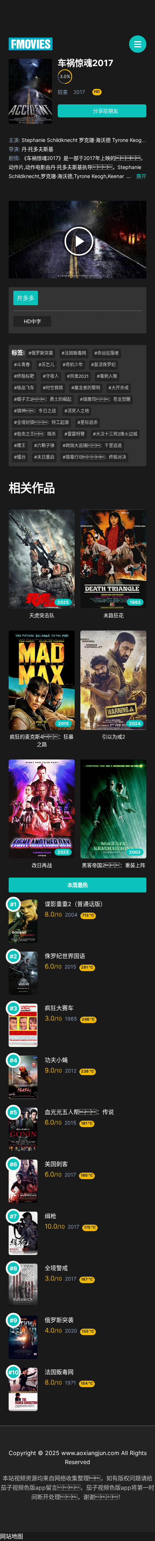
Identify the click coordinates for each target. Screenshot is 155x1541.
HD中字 (32, 321)
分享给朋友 (105, 111)
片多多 (25, 298)
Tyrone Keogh (128, 140)
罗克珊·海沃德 (95, 140)
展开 (136, 176)
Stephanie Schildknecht (50, 140)
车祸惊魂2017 (85, 63)
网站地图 (11, 1536)
